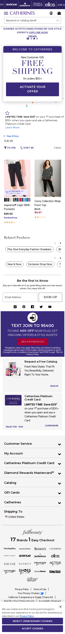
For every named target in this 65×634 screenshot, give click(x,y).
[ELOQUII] (25, 563)
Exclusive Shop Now (40, 264)
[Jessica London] (10, 555)
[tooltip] (11, 4)
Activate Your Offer (32, 89)
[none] (17, 178)
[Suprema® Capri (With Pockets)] (17, 178)
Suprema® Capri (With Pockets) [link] (17, 207)
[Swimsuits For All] (40, 563)
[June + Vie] (10, 563)
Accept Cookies (32, 628)
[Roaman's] (40, 548)
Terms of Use (40, 589)
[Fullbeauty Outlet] (32, 579)
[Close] (60, 606)
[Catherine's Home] (22, 13)
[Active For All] (55, 563)
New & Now (13, 136)
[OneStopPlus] (10, 548)
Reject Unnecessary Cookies (32, 621)
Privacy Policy (22, 589)
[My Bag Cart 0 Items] (59, 13)
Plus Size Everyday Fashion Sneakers (29, 249)
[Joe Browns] (40, 555)
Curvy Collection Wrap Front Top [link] (47, 203)
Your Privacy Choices (28, 593)
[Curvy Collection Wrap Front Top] (47, 178)
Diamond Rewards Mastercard (29, 473)
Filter (11, 147)
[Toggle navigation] (6, 13)
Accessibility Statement (50, 601)
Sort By (28, 147)
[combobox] (32, 20)
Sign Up (50, 297)
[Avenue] (25, 555)
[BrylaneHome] (40, 571)
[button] (51, 13)
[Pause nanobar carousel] (27, 38)
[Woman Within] (25, 548)
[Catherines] (55, 548)
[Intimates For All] (10, 571)
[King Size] (55, 571)
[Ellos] (55, 555)
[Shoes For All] (25, 571)
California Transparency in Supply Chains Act (31, 597)
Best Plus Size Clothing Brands (19, 601)
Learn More (12, 127)
